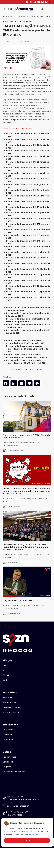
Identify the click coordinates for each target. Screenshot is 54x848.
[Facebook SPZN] (27, 2)
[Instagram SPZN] (31, 2)
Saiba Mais (34, 834)
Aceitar (27, 840)
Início (5, 16)
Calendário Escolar (12, 707)
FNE (5, 670)
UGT (5, 665)
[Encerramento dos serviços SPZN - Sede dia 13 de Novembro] (27, 416)
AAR (5, 680)
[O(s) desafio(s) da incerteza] (27, 582)
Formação (8, 734)
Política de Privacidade (14, 771)
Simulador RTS (10, 702)
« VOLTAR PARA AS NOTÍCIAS (27, 369)
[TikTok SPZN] (46, 2)
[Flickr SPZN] (38, 2)
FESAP (6, 675)
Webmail (7, 697)
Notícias (13, 16)
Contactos (8, 729)
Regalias (7, 766)
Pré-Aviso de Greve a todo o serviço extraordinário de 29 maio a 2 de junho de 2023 (27, 349)
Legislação (8, 762)
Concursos (8, 739)
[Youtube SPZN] (35, 2)
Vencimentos (9, 757)
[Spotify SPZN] (42, 2)
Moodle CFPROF (11, 712)
